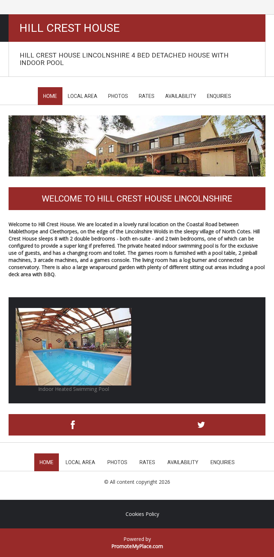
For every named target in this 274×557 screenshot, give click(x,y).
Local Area (82, 96)
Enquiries (219, 96)
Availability (180, 96)
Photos (118, 96)
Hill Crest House (69, 28)
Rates (146, 96)
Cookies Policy (142, 514)
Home (50, 96)
